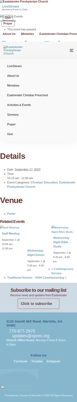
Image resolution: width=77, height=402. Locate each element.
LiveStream (10, 6)
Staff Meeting (11, 233)
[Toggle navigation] (61, 50)
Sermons (13, 114)
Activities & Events (19, 104)
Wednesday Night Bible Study (61, 242)
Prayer (11, 124)
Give (10, 134)
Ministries (27, 33)
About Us (9, 33)
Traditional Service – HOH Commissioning (36, 277)
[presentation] (9, 227)
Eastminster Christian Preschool (27, 95)
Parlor (11, 213)
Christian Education (44, 182)
